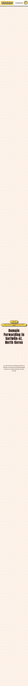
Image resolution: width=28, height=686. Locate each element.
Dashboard (19, 3)
